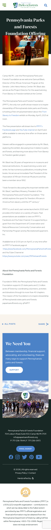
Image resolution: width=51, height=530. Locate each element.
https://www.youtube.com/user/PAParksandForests (24, 256)
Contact (32, 473)
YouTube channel (27, 130)
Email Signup (25, 449)
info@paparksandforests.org (25, 437)
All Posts (9, 324)
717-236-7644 (18, 440)
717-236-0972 (34, 440)
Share (42, 324)
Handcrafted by (24, 478)
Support (14, 370)
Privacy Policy (21, 473)
